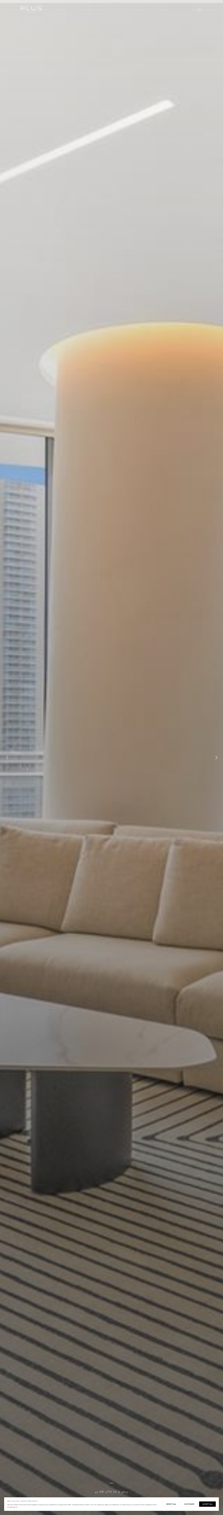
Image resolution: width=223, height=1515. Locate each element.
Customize (189, 1504)
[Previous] (7, 757)
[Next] (215, 757)
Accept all (207, 1504)
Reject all (171, 1504)
